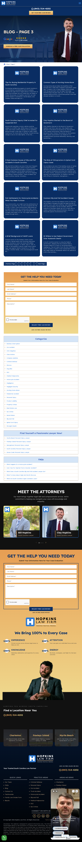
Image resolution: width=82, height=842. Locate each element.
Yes (43, 425)
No (38, 425)
